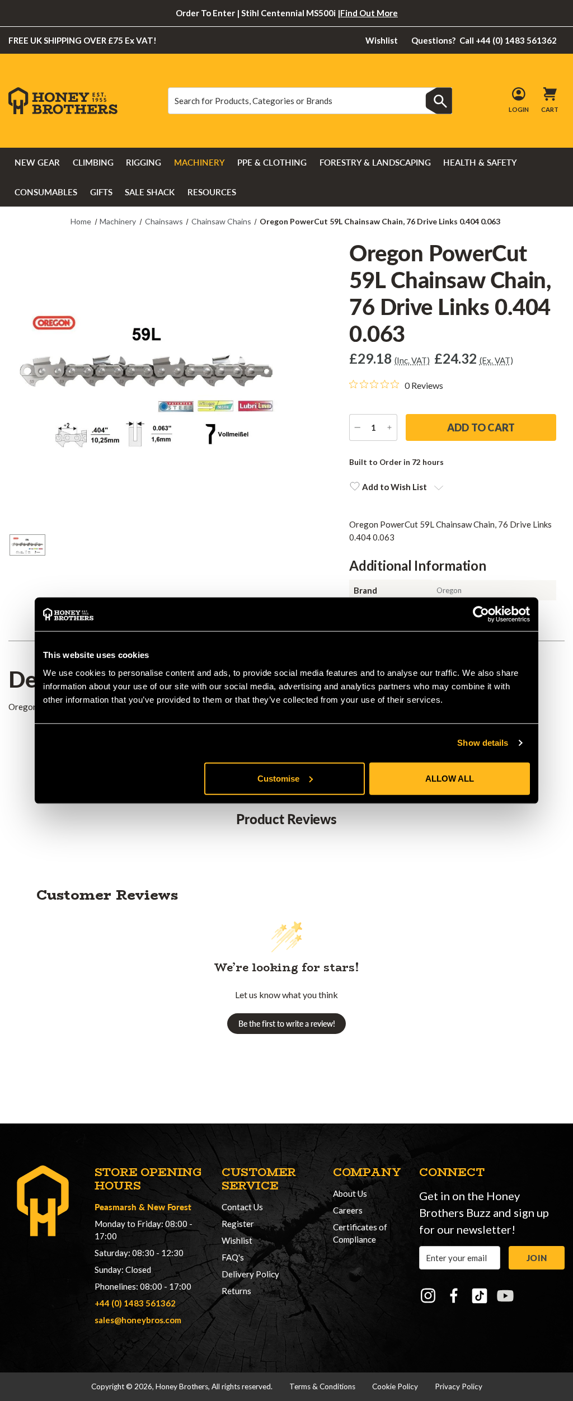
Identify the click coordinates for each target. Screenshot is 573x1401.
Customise (278, 778)
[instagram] (428, 1296)
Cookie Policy (395, 1386)
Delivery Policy (250, 1274)
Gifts (101, 192)
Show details (482, 742)
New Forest (169, 1206)
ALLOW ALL (449, 778)
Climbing (93, 162)
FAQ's (233, 1257)
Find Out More (369, 13)
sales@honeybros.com (138, 1320)
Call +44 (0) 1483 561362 (484, 40)
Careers (348, 1210)
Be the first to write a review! (286, 1023)
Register (238, 1224)
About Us (350, 1193)
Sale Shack (150, 192)
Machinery (199, 162)
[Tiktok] (480, 1296)
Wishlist (381, 40)
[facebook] (454, 1296)
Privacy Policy (458, 1386)
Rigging (143, 162)
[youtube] (505, 1296)
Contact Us (242, 1207)
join (537, 1258)
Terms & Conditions (322, 1386)
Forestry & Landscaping (375, 162)
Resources (211, 192)
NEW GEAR (37, 162)
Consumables (46, 192)
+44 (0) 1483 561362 (135, 1303)
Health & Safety (480, 162)
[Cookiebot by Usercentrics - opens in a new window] (481, 614)
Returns (236, 1291)
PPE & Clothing (272, 162)
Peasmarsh (116, 1206)
